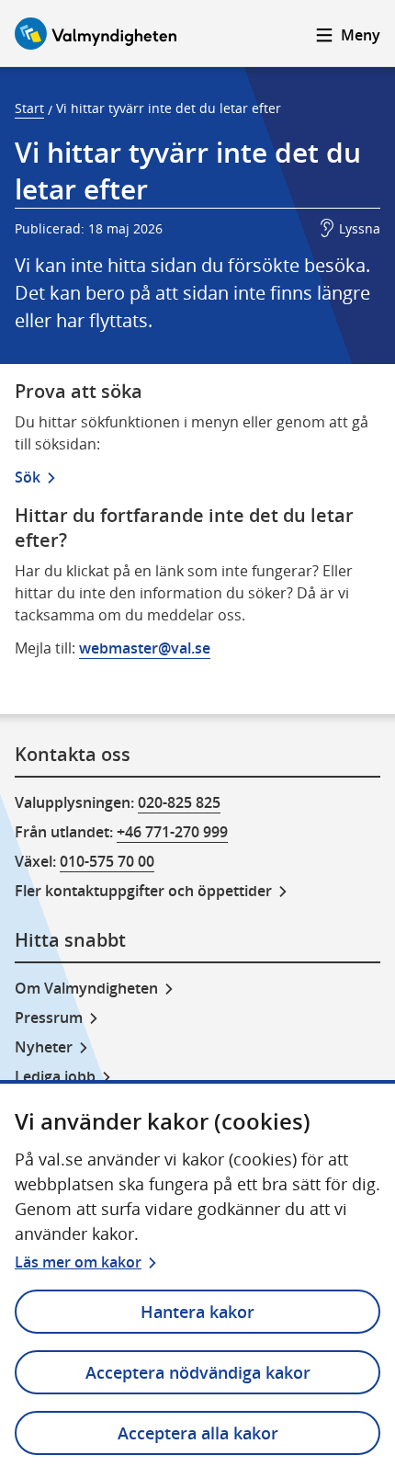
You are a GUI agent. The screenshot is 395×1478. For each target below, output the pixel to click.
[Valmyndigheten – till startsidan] (95, 33)
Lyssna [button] (359, 228)
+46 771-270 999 (172, 832)
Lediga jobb (55, 1076)
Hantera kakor (197, 1312)
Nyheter (44, 1047)
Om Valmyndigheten (86, 988)
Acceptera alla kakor (198, 1433)
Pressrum (49, 1017)
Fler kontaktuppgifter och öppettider (143, 891)
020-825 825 (179, 802)
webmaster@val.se (144, 648)
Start (29, 108)
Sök (27, 477)
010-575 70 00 (107, 861)
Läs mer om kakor (78, 1262)
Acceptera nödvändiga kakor (197, 1372)
